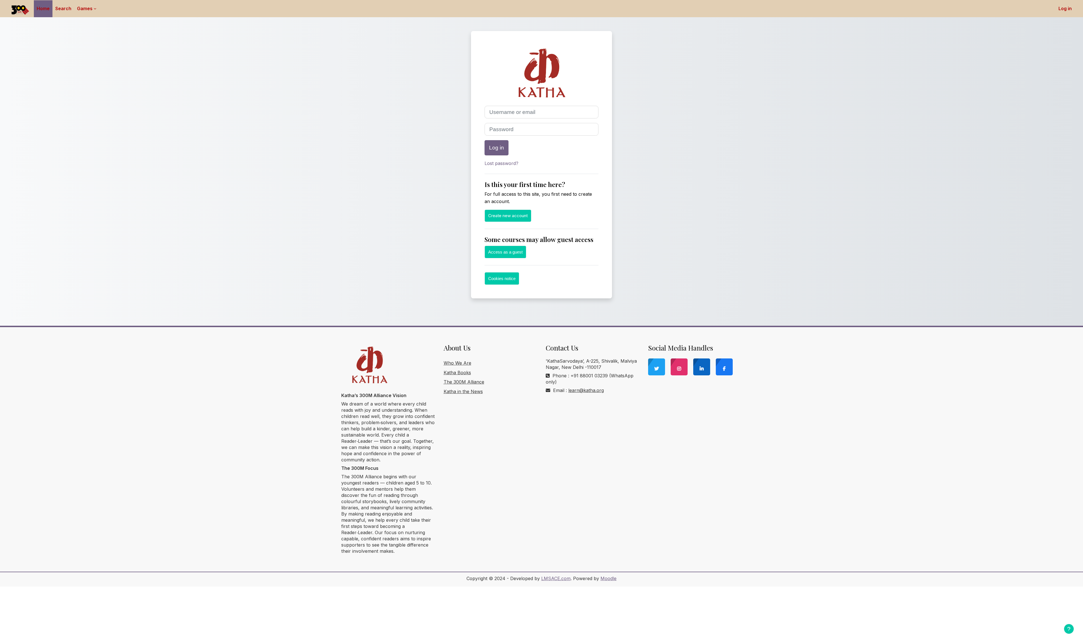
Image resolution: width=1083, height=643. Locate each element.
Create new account (508, 215)
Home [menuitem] (43, 8)
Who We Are (457, 363)
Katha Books (457, 372)
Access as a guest (505, 252)
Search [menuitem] (63, 8)
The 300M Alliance (464, 382)
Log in (1065, 8)
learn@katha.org (586, 390)
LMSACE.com (556, 578)
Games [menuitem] (85, 8)
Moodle (608, 578)
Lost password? (501, 163)
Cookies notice (502, 278)
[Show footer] (1069, 629)
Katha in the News (463, 391)
